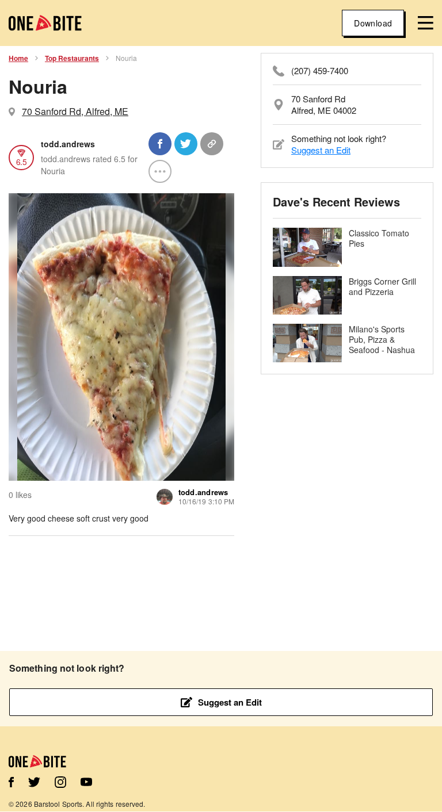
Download (373, 23)
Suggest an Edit (320, 150)
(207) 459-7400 (319, 70)
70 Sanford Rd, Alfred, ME (75, 111)
